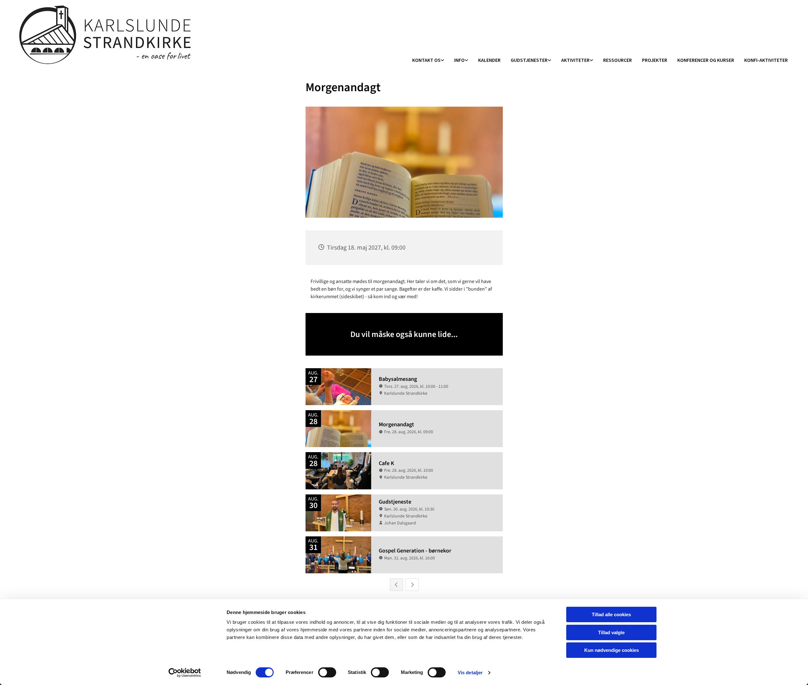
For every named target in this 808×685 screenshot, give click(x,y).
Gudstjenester (529, 60)
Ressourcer (617, 60)
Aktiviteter (575, 60)
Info (459, 60)
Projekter (654, 60)
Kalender (489, 60)
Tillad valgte (611, 632)
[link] (428, 60)
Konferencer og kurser (705, 60)
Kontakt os (426, 60)
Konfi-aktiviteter (766, 60)
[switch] (327, 672)
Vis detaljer (470, 672)
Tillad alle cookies (611, 614)
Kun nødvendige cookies (611, 650)
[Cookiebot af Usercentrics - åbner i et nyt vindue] (184, 672)
